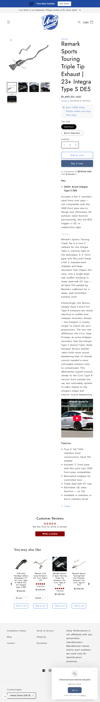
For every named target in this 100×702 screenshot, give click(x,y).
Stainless (69, 126)
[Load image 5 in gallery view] (45, 87)
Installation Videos (16, 630)
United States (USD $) (20, 695)
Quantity (65, 139)
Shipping (65, 101)
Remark (64, 39)
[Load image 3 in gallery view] (23, 87)
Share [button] (67, 506)
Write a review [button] (50, 533)
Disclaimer (42, 643)
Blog (9, 636)
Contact (11, 643)
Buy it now (77, 163)
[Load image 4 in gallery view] (34, 87)
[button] (8, 22)
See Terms (64, 3)
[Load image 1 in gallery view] (12, 87)
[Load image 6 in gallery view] (12, 98)
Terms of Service (45, 630)
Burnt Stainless (72, 133)
